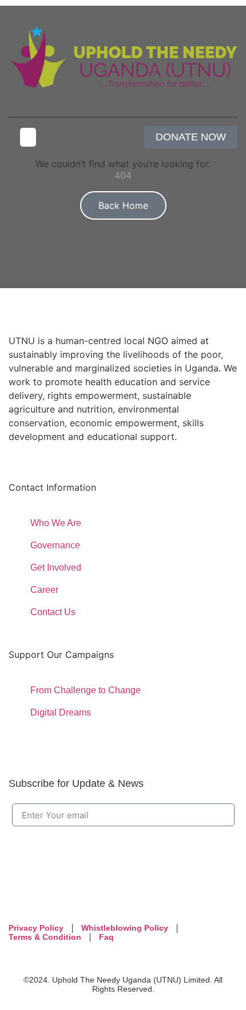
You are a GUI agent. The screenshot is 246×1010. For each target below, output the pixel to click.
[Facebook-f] (23, 894)
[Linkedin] (57, 894)
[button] (28, 137)
